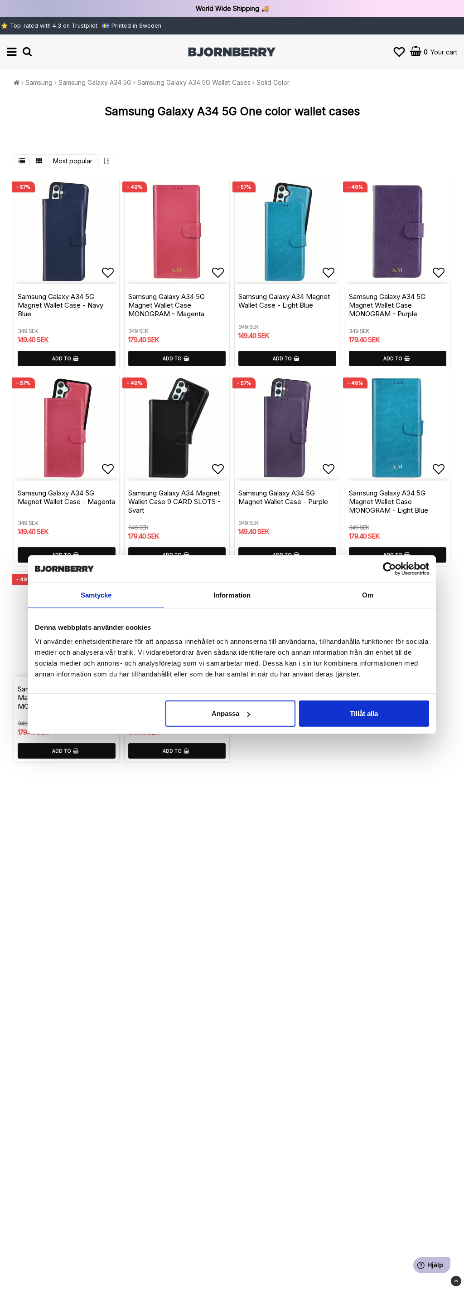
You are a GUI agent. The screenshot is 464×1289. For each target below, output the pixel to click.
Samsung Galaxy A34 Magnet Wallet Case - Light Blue (284, 300)
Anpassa (225, 713)
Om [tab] (367, 594)
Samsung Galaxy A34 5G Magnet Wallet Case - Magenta (66, 497)
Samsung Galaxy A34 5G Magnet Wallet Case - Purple (283, 497)
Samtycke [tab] (96, 594)
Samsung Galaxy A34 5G (94, 82)
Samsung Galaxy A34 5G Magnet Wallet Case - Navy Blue (60, 305)
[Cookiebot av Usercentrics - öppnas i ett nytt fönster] (389, 568)
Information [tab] (232, 594)
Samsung (39, 82)
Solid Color (273, 82)
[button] (399, 52)
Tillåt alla (364, 713)
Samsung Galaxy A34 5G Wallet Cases (194, 82)
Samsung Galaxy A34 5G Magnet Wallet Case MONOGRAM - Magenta (166, 305)
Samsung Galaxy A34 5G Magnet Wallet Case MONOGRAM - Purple (387, 305)
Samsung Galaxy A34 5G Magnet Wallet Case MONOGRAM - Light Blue (388, 502)
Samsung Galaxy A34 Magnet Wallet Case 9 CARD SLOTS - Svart (174, 502)
